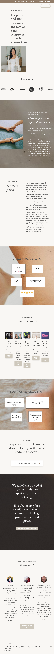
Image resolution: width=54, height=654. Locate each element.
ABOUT (9, 6)
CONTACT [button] (45, 6)
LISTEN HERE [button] (9, 356)
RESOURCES (29, 6)
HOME (4, 6)
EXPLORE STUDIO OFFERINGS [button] (27, 528)
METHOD (15, 6)
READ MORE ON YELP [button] (27, 626)
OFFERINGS (21, 6)
